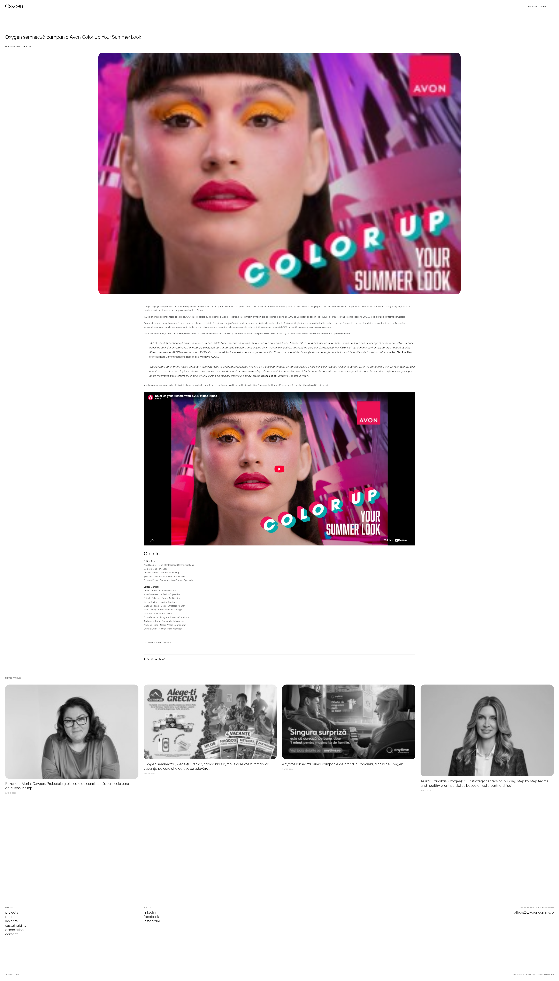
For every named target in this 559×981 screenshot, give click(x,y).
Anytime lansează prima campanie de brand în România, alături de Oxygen (204, 764)
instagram (152, 921)
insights (11, 921)
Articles (27, 46)
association (14, 930)
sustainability (15, 925)
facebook (151, 917)
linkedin (150, 912)
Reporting (549, 974)
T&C (514, 974)
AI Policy (521, 974)
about (10, 917)
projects (11, 912)
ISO (533, 974)
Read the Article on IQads (159, 643)
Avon (290, 306)
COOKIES (539, 974)
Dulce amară (150, 317)
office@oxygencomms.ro (534, 912)
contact (11, 934)
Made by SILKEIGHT (27, 974)
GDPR (528, 974)
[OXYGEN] (14, 6)
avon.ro (327, 327)
